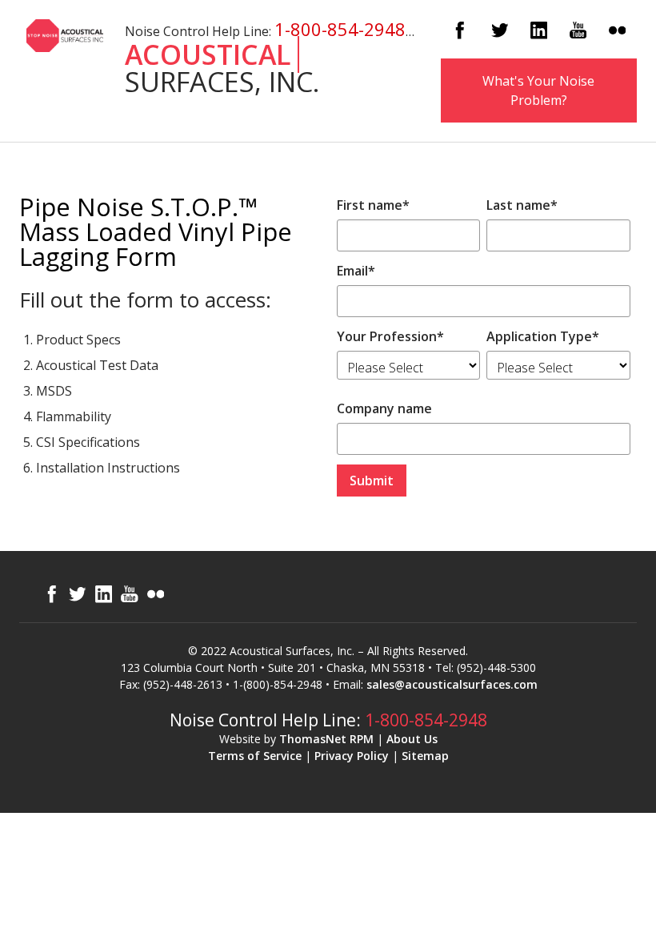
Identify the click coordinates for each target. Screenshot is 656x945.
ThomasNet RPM (326, 738)
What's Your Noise (538, 90)
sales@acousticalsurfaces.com (452, 684)
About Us (412, 738)
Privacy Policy (351, 755)
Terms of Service (255, 755)
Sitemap (425, 755)
